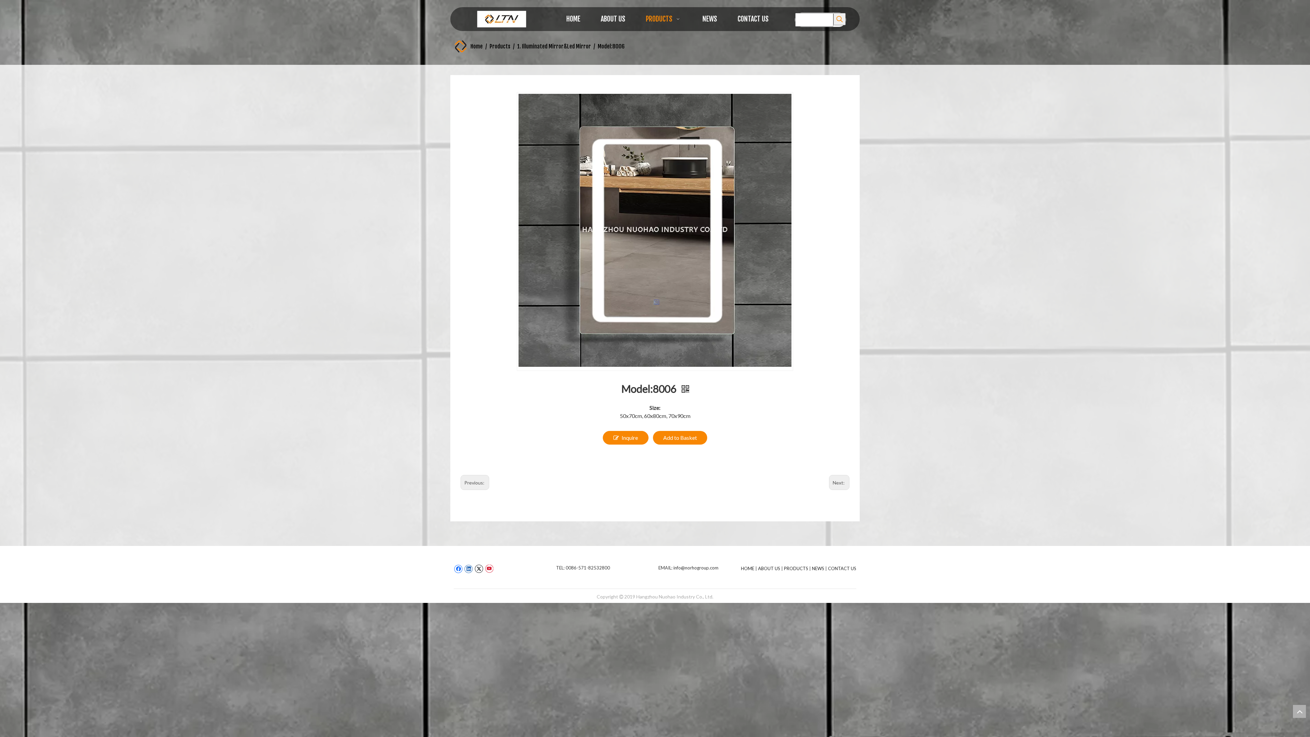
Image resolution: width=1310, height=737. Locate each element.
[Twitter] (479, 568)
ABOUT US (769, 568)
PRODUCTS (796, 568)
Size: (655, 407)
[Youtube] (489, 568)
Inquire (630, 437)
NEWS (818, 568)
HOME (747, 568)
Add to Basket (680, 437)
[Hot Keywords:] (839, 19)
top (1299, 711)
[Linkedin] (468, 568)
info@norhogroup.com (695, 567)
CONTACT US (842, 568)
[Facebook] (458, 568)
